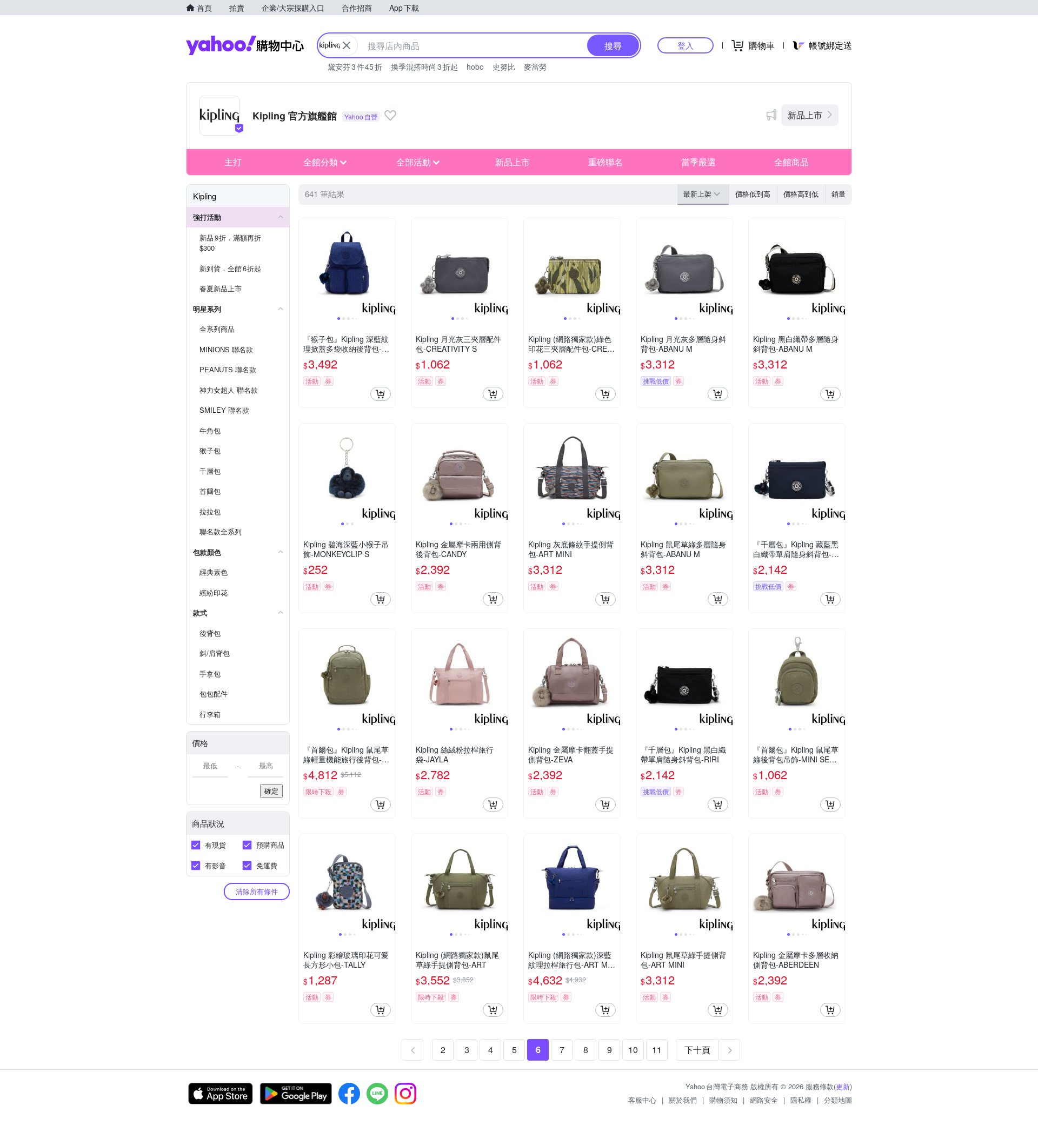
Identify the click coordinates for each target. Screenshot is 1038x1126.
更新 (843, 1086)
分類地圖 (838, 1100)
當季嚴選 (698, 162)
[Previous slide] (306, 266)
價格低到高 (752, 194)
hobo (475, 66)
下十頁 (697, 1049)
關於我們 (683, 1100)
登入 (685, 45)
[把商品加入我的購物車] (380, 394)
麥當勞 (535, 66)
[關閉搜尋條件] (346, 45)
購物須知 (723, 1100)
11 (657, 1049)
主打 (233, 162)
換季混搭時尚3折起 (424, 66)
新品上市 (805, 115)
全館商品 (791, 162)
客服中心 (642, 1100)
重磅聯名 (605, 162)
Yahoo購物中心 (245, 45)
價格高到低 (801, 194)
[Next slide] (388, 266)
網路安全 (764, 1100)
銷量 (838, 194)
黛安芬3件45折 (355, 66)
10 (633, 1049)
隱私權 (800, 1100)
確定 (271, 791)
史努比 (504, 66)
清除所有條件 (257, 891)
